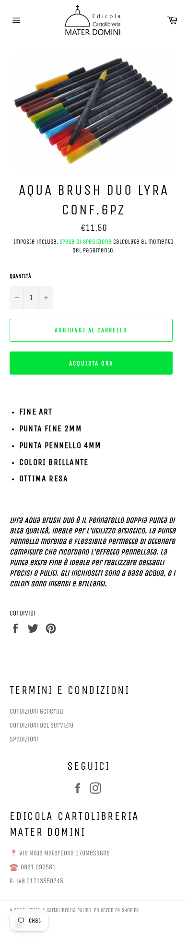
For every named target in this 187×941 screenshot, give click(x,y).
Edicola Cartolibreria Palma (59, 910)
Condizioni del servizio (41, 725)
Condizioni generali (37, 711)
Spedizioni (24, 739)
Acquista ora (91, 363)
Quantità (20, 276)
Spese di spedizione (85, 241)
